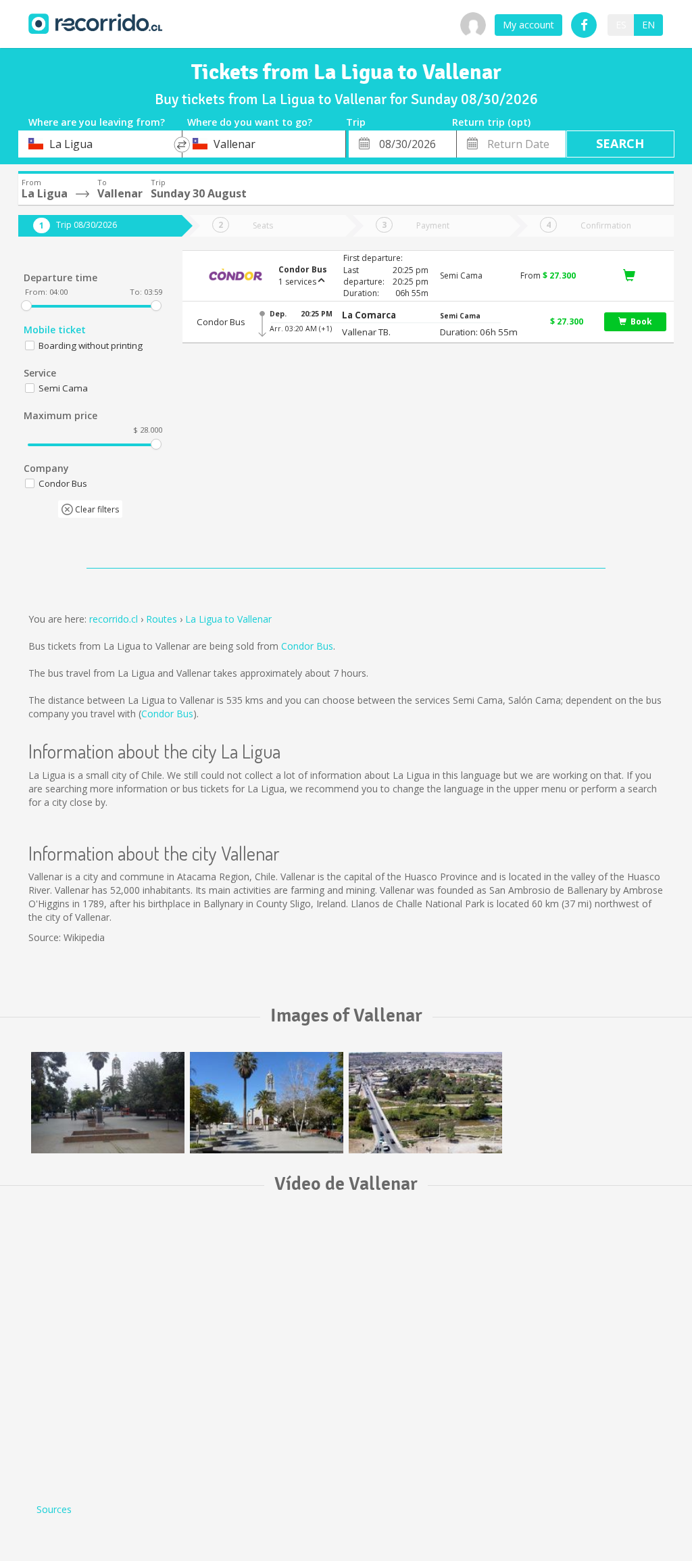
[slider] (26, 305)
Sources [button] (54, 1509)
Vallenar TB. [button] (366, 332)
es (621, 24)
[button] (369, 315)
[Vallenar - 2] (266, 1102)
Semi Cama (63, 388)
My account (528, 24)
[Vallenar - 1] (425, 1102)
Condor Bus (307, 646)
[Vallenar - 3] (107, 1102)
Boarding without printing (91, 345)
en (648, 24)
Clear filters (96, 509)
